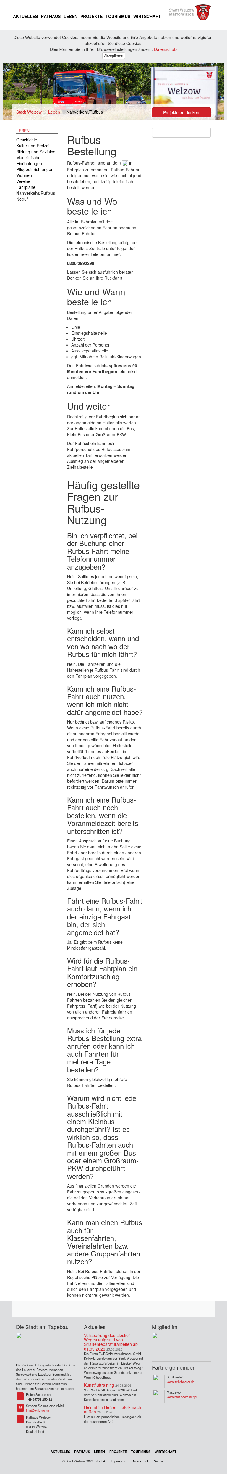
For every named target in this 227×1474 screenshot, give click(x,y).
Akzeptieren (113, 55)
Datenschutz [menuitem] (141, 1461)
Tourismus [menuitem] (118, 16)
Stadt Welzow (29, 112)
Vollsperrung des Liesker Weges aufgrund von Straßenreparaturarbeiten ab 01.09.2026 (111, 1342)
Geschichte (26, 140)
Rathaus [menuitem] (51, 16)
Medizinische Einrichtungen (29, 160)
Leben (54, 112)
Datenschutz (165, 49)
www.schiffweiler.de (180, 1381)
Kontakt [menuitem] (101, 1461)
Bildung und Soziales (35, 151)
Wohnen (24, 175)
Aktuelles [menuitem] (25, 16)
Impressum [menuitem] (119, 1461)
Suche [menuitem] (158, 1461)
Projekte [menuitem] (91, 16)
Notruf (22, 199)
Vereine (23, 181)
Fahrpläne (25, 187)
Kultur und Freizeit (33, 146)
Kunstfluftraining (99, 1385)
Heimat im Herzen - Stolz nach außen (112, 1409)
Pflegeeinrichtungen (34, 169)
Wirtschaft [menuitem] (147, 16)
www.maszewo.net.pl (182, 1396)
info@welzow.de (37, 1410)
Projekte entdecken (181, 112)
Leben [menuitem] (70, 16)
